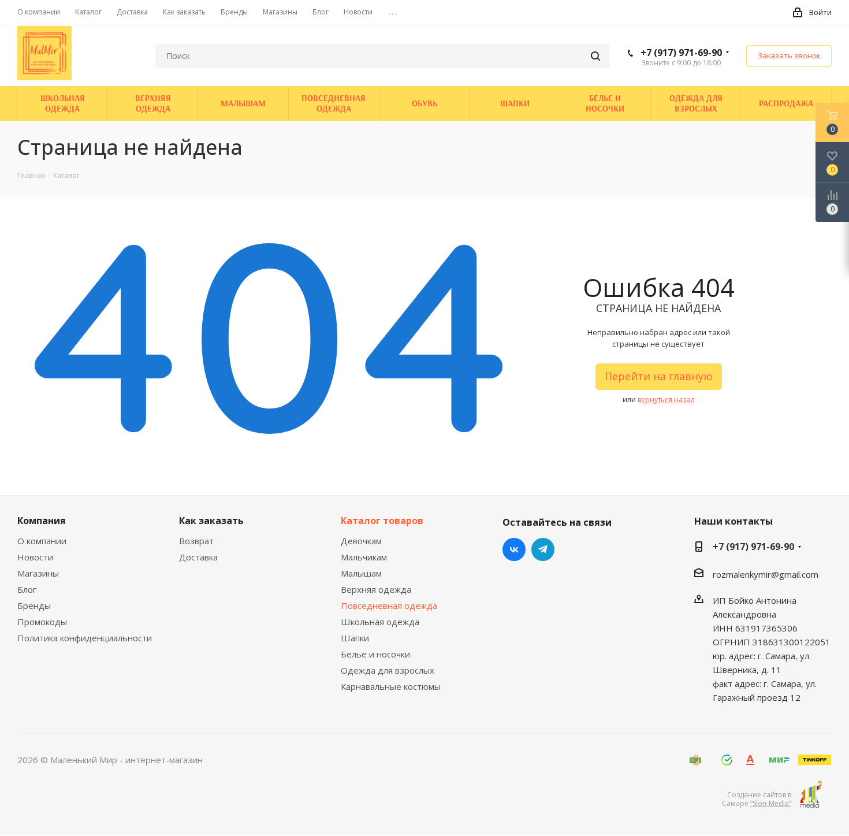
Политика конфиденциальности (84, 638)
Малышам (361, 573)
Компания (41, 520)
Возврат (196, 541)
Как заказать (211, 520)
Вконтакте (514, 549)
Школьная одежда (380, 621)
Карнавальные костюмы (391, 686)
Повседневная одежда (389, 605)
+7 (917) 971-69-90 (681, 52)
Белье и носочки (375, 654)
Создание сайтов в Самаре (756, 799)
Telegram (542, 549)
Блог (26, 589)
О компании (41, 541)
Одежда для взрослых (387, 670)
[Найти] (595, 56)
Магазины (38, 573)
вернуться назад (666, 399)
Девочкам (361, 541)
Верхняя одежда (376, 589)
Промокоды (42, 621)
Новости (35, 557)
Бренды (34, 605)
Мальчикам (364, 557)
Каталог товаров (382, 520)
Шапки (355, 638)
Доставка (198, 557)
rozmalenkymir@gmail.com (765, 573)
